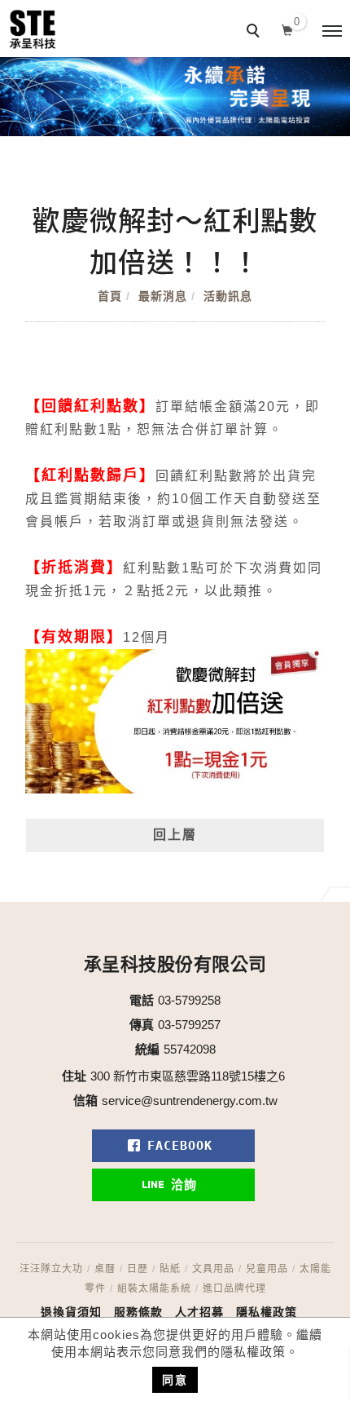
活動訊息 (227, 296)
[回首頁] (32, 29)
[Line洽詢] (175, 1185)
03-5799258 (189, 1000)
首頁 (110, 296)
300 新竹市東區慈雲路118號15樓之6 (187, 1076)
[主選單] (332, 32)
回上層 (175, 835)
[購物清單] (288, 28)
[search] (255, 33)
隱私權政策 (266, 1312)
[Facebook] (175, 1145)
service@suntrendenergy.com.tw (190, 1100)
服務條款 (138, 1312)
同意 (175, 1379)
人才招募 (199, 1312)
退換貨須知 (71, 1312)
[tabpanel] (175, 96)
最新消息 (162, 296)
